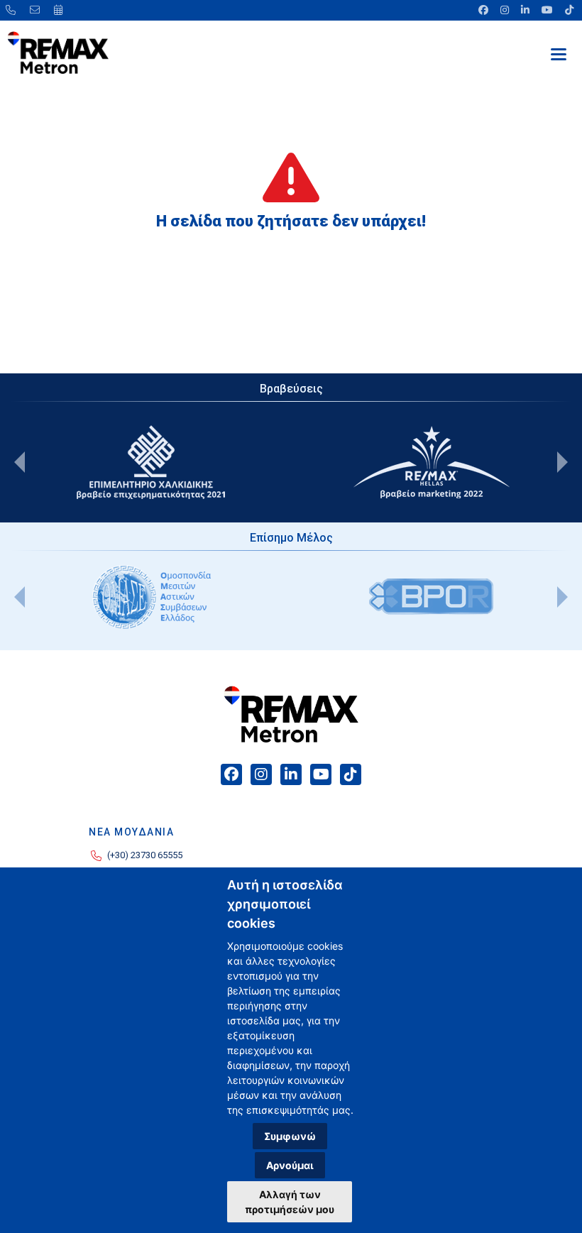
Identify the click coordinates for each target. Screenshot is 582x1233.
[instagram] (505, 10)
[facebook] (484, 10)
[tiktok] (568, 10)
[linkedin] (526, 10)
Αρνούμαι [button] (290, 1165)
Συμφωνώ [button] (290, 1136)
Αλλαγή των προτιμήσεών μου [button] (289, 1201)
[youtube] (548, 10)
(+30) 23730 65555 (144, 855)
